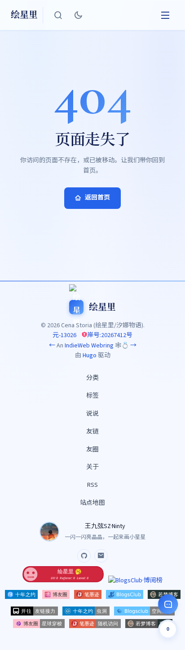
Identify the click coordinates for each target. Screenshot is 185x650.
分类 (92, 377)
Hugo (90, 355)
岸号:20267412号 (109, 335)
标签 (92, 395)
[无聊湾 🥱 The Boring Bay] (63, 580)
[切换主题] (78, 15)
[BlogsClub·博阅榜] (135, 580)
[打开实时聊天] (168, 604)
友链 (92, 431)
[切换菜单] (165, 15)
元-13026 (64, 335)
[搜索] (58, 15)
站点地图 (92, 502)
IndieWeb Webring (89, 345)
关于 (92, 467)
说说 (92, 413)
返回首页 (97, 197)
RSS (92, 485)
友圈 (92, 449)
